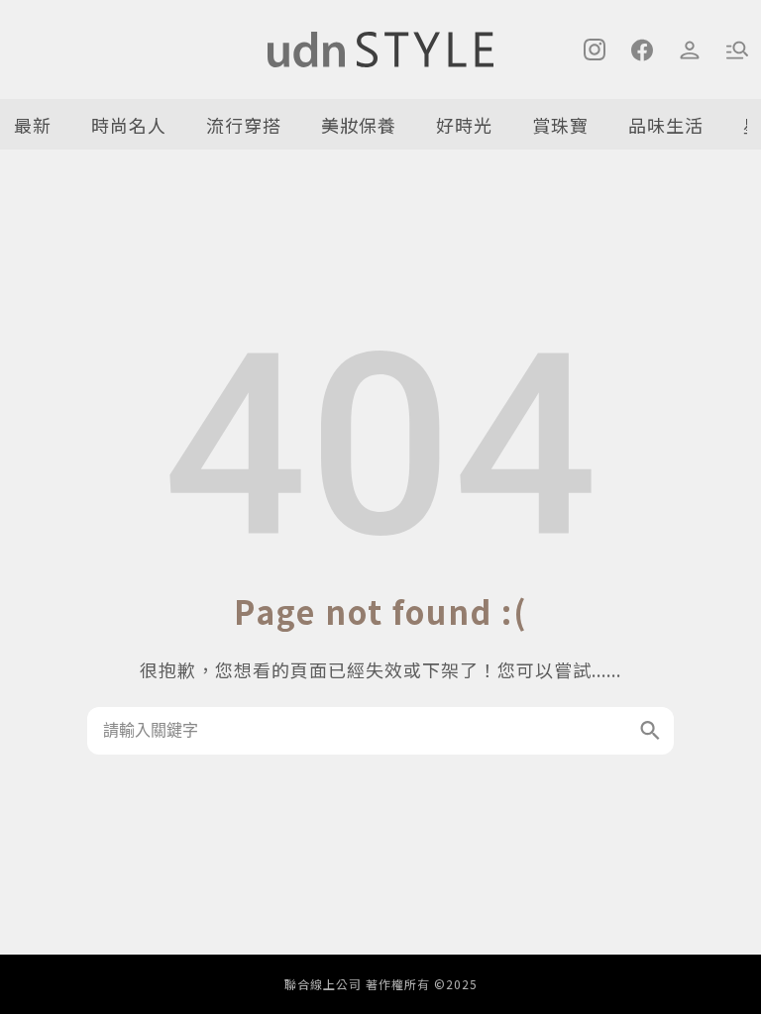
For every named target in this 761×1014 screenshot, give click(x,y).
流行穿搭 (243, 125)
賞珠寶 (560, 125)
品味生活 (666, 125)
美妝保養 (358, 125)
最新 (33, 125)
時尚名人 (128, 125)
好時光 (464, 125)
